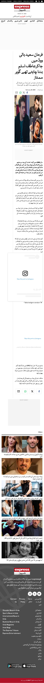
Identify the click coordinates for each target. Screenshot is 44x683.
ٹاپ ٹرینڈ (38, 633)
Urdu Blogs (6, 627)
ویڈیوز (39, 656)
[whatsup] (25, 391)
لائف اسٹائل (37, 630)
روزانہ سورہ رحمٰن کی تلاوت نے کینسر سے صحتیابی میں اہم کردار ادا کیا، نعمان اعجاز (22, 477)
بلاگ (39, 650)
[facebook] (39, 391)
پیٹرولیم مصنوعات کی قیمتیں (32, 645)
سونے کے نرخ (37, 642)
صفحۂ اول (40, 21)
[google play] (15, 667)
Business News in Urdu (11, 622)
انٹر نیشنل (38, 622)
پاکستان (9, 21)
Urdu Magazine (8, 624)
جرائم (39, 659)
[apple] (29, 667)
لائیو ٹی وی (22, 17)
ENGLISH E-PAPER (28, 1)
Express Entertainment (12, 633)
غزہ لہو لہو (38, 616)
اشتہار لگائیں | (16, 17)
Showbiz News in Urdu (11, 610)
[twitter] (32, 391)
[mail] (18, 391)
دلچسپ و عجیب (36, 636)
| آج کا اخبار (28, 17)
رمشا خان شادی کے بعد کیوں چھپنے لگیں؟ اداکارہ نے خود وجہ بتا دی (22, 518)
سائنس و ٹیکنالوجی (35, 647)
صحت (39, 639)
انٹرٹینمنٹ (38, 627)
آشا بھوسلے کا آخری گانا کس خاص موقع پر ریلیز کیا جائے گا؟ (24, 560)
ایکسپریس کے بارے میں (38, 602)
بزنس (39, 653)
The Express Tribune (10, 630)
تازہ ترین (32, 21)
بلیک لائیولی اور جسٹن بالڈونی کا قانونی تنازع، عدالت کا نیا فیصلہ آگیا (23, 455)
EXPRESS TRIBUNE (6, 1)
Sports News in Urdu (10, 613)
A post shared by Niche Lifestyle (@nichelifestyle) (26, 347)
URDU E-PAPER (17, 1)
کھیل (26, 21)
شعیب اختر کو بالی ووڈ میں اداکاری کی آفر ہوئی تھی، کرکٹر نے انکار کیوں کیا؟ (23, 539)
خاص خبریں (18, 21)
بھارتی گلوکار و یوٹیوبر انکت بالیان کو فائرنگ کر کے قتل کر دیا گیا (23, 499)
